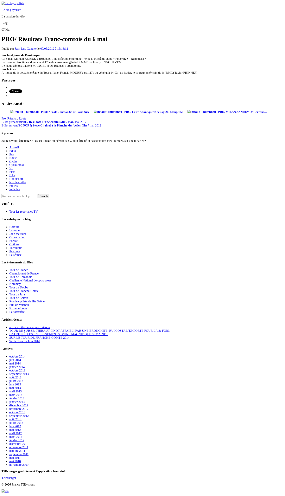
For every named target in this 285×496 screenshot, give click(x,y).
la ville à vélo (17, 182)
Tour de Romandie (20, 277)
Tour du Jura (17, 294)
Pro (4, 118)
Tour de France (18, 270)
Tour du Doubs (18, 287)
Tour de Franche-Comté (24, 291)
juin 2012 (15, 426)
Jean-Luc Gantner (26, 48)
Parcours (14, 251)
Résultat (12, 118)
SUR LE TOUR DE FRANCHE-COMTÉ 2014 (39, 337)
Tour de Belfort (18, 298)
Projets (13, 185)
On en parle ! (17, 237)
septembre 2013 (19, 374)
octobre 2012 (17, 412)
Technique (15, 247)
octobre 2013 (17, 370)
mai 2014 (15, 363)
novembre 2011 (18, 447)
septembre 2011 (18, 454)
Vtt (11, 168)
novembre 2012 (18, 408)
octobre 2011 (17, 450)
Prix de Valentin (19, 304)
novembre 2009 (18, 464)
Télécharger (9, 478)
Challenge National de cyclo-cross (30, 280)
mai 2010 (15, 461)
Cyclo (13, 161)
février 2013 (16, 398)
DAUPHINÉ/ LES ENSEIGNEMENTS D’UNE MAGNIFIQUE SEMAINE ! (58, 334)
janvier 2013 (17, 401)
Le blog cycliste (11, 9)
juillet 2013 (16, 381)
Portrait (13, 240)
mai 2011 (15, 457)
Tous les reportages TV (23, 211)
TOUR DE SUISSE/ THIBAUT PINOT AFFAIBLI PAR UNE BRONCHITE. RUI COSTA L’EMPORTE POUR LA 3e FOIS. (89, 330)
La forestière (17, 311)
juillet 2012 (16, 422)
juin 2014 (15, 360)
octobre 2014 (17, 356)
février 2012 (16, 440)
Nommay (15, 284)
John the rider (17, 233)
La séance (15, 254)
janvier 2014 (17, 367)
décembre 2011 (18, 443)
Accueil (14, 147)
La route (14, 230)
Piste (12, 171)
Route (22, 118)
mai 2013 (15, 388)
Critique (14, 244)
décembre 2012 (18, 405)
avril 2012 (15, 433)
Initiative (14, 189)
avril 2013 (15, 391)
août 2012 (15, 419)
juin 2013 (15, 384)
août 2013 (15, 377)
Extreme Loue (18, 308)
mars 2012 (15, 436)
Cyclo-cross (16, 164)
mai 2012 (15, 429)
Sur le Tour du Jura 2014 (24, 341)
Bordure (14, 227)
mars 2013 (15, 394)
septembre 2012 (19, 415)
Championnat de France (24, 273)
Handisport (16, 178)
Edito (12, 150)
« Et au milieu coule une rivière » (29, 327)
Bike (12, 175)
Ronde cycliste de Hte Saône (27, 301)
